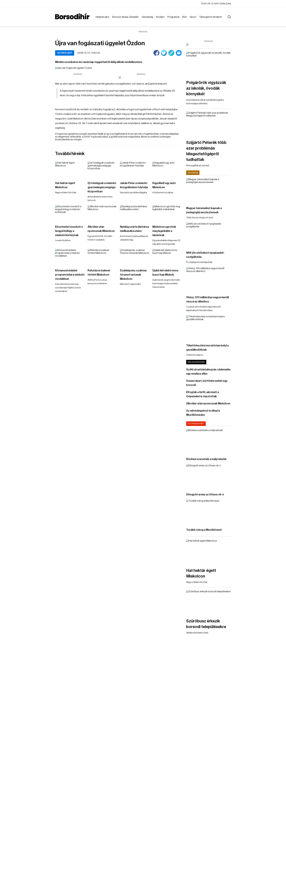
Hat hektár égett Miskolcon (65, 185)
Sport (193, 17)
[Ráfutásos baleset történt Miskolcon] (102, 257)
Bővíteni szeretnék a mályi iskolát (206, 459)
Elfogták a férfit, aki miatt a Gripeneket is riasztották (202, 394)
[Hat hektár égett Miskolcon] (70, 169)
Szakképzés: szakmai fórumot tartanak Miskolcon (133, 274)
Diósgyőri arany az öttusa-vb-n (205, 494)
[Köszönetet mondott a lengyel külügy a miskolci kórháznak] (70, 213)
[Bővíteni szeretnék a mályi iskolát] (208, 441)
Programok (173, 17)
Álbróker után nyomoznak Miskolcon (101, 228)
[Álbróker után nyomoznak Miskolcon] (102, 213)
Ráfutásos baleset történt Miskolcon (99, 272)
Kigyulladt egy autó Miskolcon (164, 185)
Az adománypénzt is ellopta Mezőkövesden (203, 412)
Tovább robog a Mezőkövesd (204, 529)
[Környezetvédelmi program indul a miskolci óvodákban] (70, 257)
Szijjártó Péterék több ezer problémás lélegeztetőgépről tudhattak (206, 151)
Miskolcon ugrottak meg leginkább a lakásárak (164, 230)
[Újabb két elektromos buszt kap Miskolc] (167, 257)
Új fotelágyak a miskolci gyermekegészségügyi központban (102, 187)
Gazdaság (147, 17)
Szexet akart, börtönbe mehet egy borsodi (206, 382)
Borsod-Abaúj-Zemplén (125, 17)
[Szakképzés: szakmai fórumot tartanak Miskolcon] (134, 257)
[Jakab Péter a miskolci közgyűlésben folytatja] (134, 169)
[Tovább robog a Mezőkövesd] (208, 512)
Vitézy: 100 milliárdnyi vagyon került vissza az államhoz (207, 299)
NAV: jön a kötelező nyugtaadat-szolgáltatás (205, 254)
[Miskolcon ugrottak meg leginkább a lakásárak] (167, 213)
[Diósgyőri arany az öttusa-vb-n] (208, 476)
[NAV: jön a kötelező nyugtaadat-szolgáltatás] (208, 235)
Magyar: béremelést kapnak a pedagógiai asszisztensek (204, 210)
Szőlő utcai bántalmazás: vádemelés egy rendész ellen (208, 371)
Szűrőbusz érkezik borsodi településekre (206, 624)
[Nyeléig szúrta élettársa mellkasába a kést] (134, 213)
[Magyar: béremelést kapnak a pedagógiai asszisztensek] (208, 190)
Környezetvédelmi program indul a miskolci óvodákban (69, 274)
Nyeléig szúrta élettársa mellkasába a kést (134, 228)
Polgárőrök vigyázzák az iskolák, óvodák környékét (206, 88)
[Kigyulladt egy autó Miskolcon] (167, 169)
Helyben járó (102, 17)
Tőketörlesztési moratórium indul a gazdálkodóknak (207, 347)
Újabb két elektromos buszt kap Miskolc (165, 272)
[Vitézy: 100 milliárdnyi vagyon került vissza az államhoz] (208, 279)
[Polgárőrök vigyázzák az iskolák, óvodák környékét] (208, 64)
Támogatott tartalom (210, 17)
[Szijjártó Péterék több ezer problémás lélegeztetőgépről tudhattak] (208, 124)
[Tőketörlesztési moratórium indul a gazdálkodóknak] (208, 327)
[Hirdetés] (141, 77)
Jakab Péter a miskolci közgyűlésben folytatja (134, 185)
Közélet (160, 17)
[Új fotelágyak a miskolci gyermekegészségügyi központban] (102, 169)
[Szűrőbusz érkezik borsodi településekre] (208, 602)
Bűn (184, 17)
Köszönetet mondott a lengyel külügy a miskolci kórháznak (69, 230)
